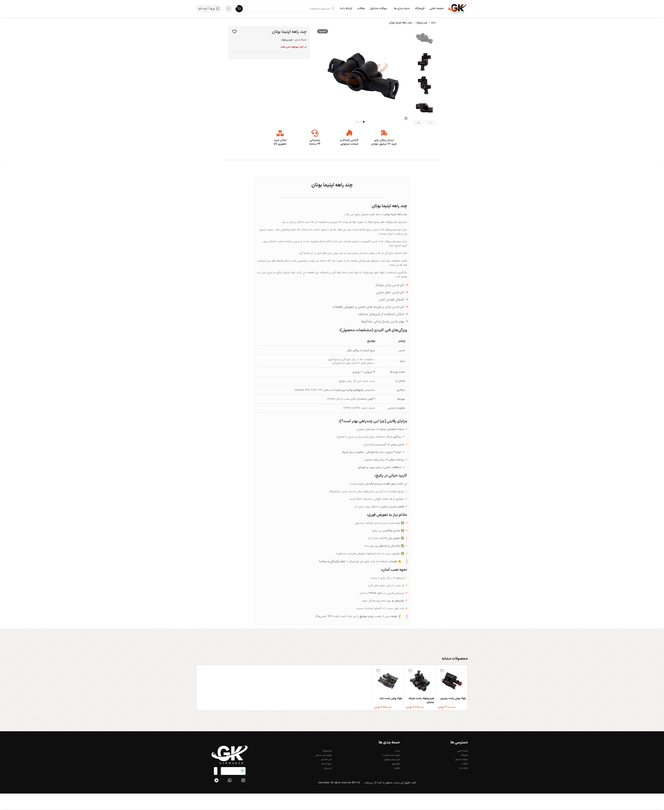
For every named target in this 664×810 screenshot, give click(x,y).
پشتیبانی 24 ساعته (314, 142)
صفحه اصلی (462, 750)
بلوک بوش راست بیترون (453, 698)
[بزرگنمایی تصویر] (406, 118)
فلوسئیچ (396, 763)
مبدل (397, 750)
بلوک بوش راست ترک (391, 698)
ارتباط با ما (463, 768)
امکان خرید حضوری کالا (280, 142)
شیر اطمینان (326, 759)
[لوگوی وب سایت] (457, 9)
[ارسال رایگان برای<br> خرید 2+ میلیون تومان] (383, 133)
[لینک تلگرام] (216, 781)
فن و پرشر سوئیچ (392, 759)
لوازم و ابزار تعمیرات (391, 755)
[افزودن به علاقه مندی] (234, 31)
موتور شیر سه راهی (323, 755)
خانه (433, 23)
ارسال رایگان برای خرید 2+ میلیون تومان (384, 142)
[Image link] (230, 755)
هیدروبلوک (421, 23)
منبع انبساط (326, 763)
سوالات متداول (461, 759)
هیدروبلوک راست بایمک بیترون (421, 700)
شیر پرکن (327, 768)
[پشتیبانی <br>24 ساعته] (314, 133)
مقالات (465, 763)
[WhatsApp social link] (228, 8)
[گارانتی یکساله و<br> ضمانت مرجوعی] (349, 133)
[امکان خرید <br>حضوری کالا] (280, 133)
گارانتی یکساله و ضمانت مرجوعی (349, 142)
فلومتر (397, 768)
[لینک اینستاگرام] (243, 781)
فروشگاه (464, 755)
